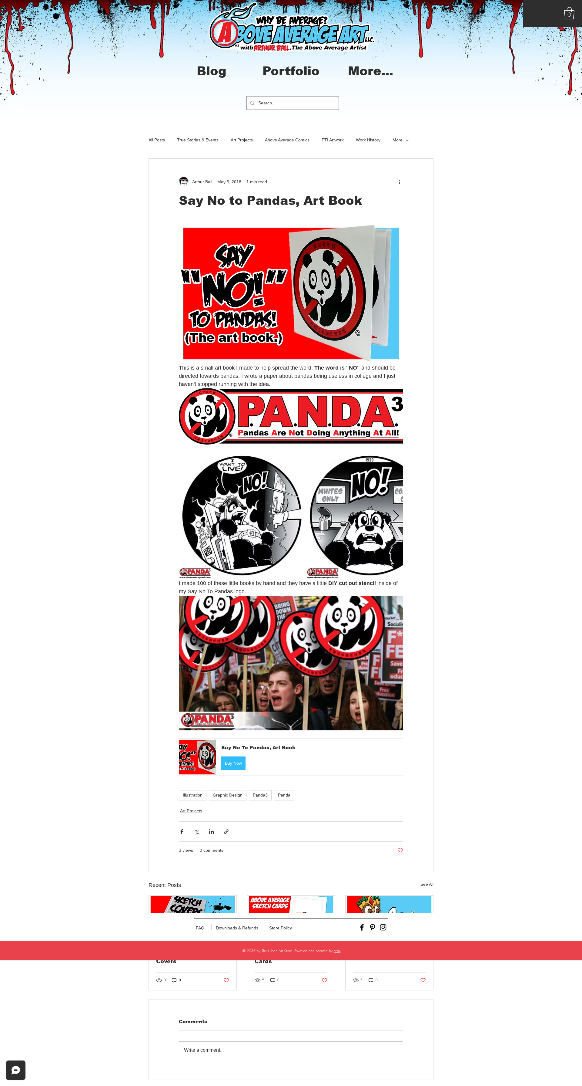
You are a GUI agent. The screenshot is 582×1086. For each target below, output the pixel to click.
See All (426, 884)
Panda (284, 795)
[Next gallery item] (396, 516)
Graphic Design (227, 795)
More (398, 139)
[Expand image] (242, 516)
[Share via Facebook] (182, 831)
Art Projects (242, 139)
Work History (368, 139)
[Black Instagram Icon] (383, 927)
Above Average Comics (287, 139)
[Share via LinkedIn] (211, 831)
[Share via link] (226, 831)
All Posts (157, 139)
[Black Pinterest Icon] (372, 927)
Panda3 (260, 795)
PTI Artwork (333, 139)
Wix (337, 950)
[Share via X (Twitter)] (196, 831)
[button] (569, 13)
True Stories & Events (198, 139)
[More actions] (399, 181)
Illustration (192, 795)
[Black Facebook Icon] (362, 927)
